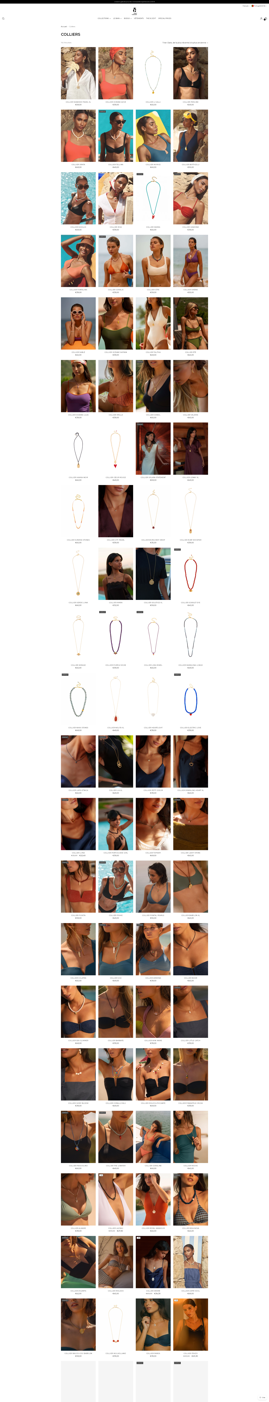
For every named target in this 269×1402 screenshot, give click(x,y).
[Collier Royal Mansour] (153, 1199)
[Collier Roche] (190, 1137)
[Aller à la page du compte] (261, 18)
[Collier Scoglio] (78, 198)
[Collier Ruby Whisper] (190, 511)
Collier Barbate (116, 1041)
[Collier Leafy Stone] (190, 824)
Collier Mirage (78, 665)
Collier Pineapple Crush (190, 1103)
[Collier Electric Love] (190, 699)
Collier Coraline (153, 1166)
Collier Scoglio (78, 227)
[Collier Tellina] (115, 136)
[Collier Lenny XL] (190, 448)
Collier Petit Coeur (153, 790)
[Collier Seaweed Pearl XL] (78, 73)
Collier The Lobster (115, 1166)
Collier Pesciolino (78, 1166)
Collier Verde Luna (78, 603)
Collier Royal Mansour (153, 1228)
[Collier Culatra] (78, 949)
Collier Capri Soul (190, 1291)
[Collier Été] (190, 323)
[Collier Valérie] (190, 386)
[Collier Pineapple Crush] (190, 1074)
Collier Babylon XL (190, 915)
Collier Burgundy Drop (153, 540)
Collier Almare (78, 1228)
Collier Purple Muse (115, 665)
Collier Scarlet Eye (190, 603)
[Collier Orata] (78, 136)
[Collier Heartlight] (153, 699)
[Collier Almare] (78, 1199)
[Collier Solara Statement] (153, 448)
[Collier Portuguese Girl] (115, 824)
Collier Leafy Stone (190, 853)
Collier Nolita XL (115, 728)
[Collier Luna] (78, 824)
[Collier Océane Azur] (115, 73)
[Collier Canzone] (190, 198)
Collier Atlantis (78, 1291)
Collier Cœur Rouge (116, 477)
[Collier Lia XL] (115, 761)
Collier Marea (153, 227)
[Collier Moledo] (115, 1262)
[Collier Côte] (153, 261)
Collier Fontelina (78, 290)
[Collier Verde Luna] (78, 574)
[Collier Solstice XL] (153, 574)
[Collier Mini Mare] (153, 1012)
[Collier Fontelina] (78, 261)
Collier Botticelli (191, 165)
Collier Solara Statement (153, 477)
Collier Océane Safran (116, 352)
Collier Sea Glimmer (78, 1041)
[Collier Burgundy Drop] (153, 511)
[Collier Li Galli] (153, 73)
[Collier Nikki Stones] (78, 699)
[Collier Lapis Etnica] (78, 761)
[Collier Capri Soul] (190, 1262)
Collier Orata (78, 165)
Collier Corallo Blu (116, 1103)
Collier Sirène (190, 290)
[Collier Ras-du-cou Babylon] (78, 1324)
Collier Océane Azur (116, 102)
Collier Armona (153, 978)
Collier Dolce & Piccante (153, 1103)
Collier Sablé (78, 352)
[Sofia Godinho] (134, 11)
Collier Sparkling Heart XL (190, 790)
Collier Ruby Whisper (190, 540)
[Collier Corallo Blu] (115, 1074)
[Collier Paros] (153, 1324)
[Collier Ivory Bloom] (78, 1074)
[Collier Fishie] (115, 887)
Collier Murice (153, 165)
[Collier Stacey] (190, 1324)
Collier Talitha (153, 352)
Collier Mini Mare (153, 1041)
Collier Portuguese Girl (116, 853)
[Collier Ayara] (115, 574)
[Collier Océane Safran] (115, 323)
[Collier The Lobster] (115, 1137)
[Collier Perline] (190, 73)
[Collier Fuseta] (78, 887)
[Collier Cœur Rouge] (115, 448)
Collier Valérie (190, 415)
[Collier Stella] (115, 386)
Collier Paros (153, 1353)
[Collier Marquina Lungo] (190, 636)
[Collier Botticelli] (190, 136)
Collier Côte (153, 290)
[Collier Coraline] (153, 1137)
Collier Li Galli (153, 102)
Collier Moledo (116, 1291)
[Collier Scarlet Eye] (190, 574)
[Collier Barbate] (115, 1012)
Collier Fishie (116, 915)
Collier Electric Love (190, 728)
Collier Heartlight (153, 728)
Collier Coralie (115, 290)
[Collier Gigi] (115, 949)
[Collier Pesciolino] (78, 1137)
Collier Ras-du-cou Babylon (78, 1353)
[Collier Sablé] (78, 323)
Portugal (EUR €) (259, 6)
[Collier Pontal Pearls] (153, 887)
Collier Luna (78, 853)
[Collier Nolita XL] (115, 699)
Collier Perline (190, 102)
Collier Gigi (116, 978)
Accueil (64, 27)
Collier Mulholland (116, 1353)
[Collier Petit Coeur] (153, 761)
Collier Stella (116, 415)
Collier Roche (191, 1166)
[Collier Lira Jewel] (153, 636)
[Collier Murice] (153, 136)
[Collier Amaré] (153, 1262)
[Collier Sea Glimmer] (78, 1012)
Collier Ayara (115, 603)
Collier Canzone (190, 227)
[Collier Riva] (115, 198)
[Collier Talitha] (153, 323)
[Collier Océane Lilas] (78, 386)
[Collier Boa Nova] (190, 1199)
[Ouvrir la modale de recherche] (3, 18)
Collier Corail (153, 415)
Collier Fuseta (78, 915)
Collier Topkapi (153, 853)
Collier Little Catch (190, 1041)
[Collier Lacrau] (115, 1199)
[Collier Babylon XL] (190, 887)
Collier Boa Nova (190, 1228)
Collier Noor (190, 978)
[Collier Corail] (153, 386)
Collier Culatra (78, 978)
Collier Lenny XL (191, 477)
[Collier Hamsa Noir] (78, 448)
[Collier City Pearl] (115, 511)
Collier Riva (116, 227)
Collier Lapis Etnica (78, 790)
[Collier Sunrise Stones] (78, 511)
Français (245, 6)
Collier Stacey (191, 1353)
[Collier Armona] (153, 949)
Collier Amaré (153, 1291)
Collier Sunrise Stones (78, 540)
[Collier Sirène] (190, 261)
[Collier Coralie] (115, 261)
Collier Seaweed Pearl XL (78, 102)
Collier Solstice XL (153, 603)
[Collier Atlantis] (78, 1262)
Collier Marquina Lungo (191, 665)
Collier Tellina (115, 165)
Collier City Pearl (116, 540)
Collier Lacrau (115, 1228)
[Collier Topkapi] (153, 824)
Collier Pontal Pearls (153, 915)
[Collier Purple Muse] (115, 636)
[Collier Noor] (190, 949)
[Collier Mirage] (78, 636)
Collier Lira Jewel (153, 665)
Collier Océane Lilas (78, 415)
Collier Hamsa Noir (78, 477)
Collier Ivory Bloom (78, 1103)
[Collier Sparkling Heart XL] (190, 761)
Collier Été (190, 352)
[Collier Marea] (153, 198)
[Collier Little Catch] (190, 1012)
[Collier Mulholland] (115, 1324)
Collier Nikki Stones (78, 728)
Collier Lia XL (115, 790)
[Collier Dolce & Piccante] (153, 1074)
